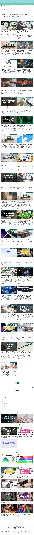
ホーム (3, 393)
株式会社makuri (19, 526)
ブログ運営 (4, 397)
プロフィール (4, 409)
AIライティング (4, 403)
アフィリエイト (4, 399)
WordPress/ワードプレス (6, 395)
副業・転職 (4, 407)
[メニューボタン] (1, 1)
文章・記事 (4, 401)
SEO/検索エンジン (5, 405)
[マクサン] (17, 1)
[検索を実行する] (32, 387)
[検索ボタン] (32, 1)
